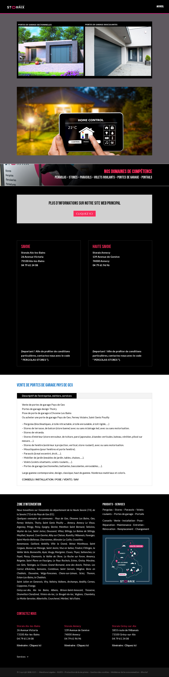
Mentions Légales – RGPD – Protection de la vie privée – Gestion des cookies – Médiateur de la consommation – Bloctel (93, 672)
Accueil (160, 6)
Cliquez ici (84, 213)
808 (29, 672)
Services (21, 656)
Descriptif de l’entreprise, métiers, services (47, 395)
